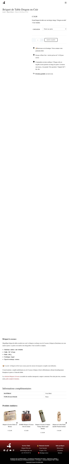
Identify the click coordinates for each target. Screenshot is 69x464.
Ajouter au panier (51, 40)
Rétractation (60, 448)
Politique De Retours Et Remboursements (22, 460)
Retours (60, 453)
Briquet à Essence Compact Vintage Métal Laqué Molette (42, 426)
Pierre (47, 397)
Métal (49, 393)
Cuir (46, 393)
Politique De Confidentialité (18, 458)
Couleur (36, 29)
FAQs (57, 460)
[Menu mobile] (65, 3)
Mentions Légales (52, 458)
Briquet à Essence (10, 12)
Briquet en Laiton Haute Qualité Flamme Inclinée (59, 425)
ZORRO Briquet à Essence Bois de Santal (26, 425)
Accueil (4, 12)
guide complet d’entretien (12, 379)
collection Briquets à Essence (12, 376)
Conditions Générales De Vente (37, 458)
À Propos (38, 460)
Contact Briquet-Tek (48, 460)
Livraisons (60, 450)
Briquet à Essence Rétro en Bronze (10, 425)
